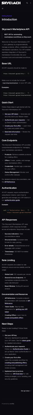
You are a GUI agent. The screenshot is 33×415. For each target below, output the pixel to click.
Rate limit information (12, 132)
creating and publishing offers (16, 363)
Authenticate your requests (15, 120)
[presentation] (16, 73)
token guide (26, 340)
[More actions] (31, 3)
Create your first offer (13, 126)
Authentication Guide (20, 349)
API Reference (9, 182)
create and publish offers (14, 318)
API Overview (18, 374)
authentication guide (12, 200)
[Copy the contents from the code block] (28, 73)
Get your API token (11, 114)
